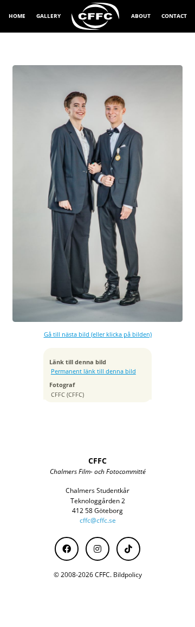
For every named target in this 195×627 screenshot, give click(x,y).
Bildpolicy (127, 574)
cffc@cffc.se (98, 520)
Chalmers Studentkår (97, 490)
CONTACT (174, 16)
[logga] (96, 16)
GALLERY (48, 16)
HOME (17, 16)
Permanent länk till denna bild (93, 371)
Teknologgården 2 (97, 500)
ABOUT (141, 16)
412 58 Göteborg (97, 510)
